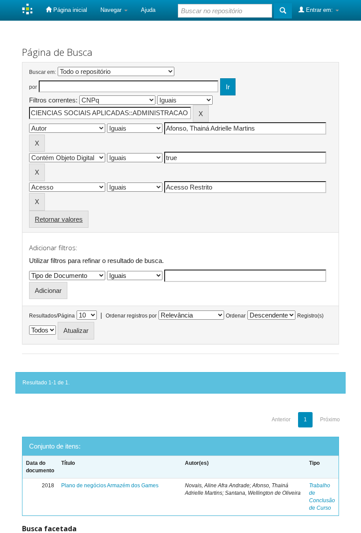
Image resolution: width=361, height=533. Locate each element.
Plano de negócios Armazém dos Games (109, 485)
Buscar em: (42, 72)
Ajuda (148, 10)
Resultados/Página (52, 316)
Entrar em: (319, 10)
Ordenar (236, 316)
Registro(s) (310, 316)
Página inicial (69, 10)
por (33, 87)
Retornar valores (59, 219)
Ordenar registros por (131, 316)
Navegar (111, 10)
